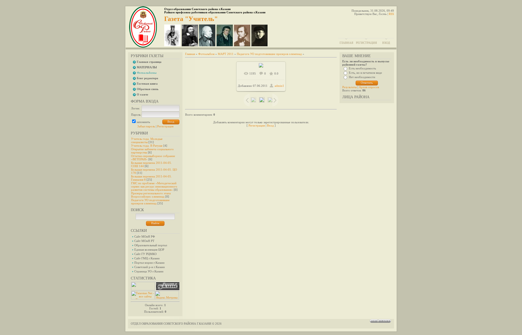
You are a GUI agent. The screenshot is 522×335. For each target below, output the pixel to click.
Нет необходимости (362, 77)
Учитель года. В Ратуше (147, 145)
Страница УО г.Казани (148, 271)
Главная (346, 42)
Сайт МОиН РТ (144, 240)
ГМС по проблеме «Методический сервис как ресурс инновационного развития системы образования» (154, 186)
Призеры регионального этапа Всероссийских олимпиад (151, 195)
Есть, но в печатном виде (365, 72)
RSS (391, 14)
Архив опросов (369, 87)
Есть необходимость (362, 68)
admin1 (279, 85)
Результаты (349, 87)
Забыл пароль (146, 126)
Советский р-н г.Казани (149, 267)
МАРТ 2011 (226, 54)
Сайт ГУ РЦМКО (145, 254)
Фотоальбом (206, 54)
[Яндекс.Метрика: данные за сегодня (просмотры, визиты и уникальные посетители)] (167, 295)
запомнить (143, 122)
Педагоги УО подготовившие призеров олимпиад (150, 201)
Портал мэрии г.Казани (149, 262)
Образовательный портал (150, 245)
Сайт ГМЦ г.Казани (147, 258)
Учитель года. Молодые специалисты (147, 140)
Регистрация (366, 42)
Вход (386, 42)
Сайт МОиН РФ (144, 236)
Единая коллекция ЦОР (149, 249)
